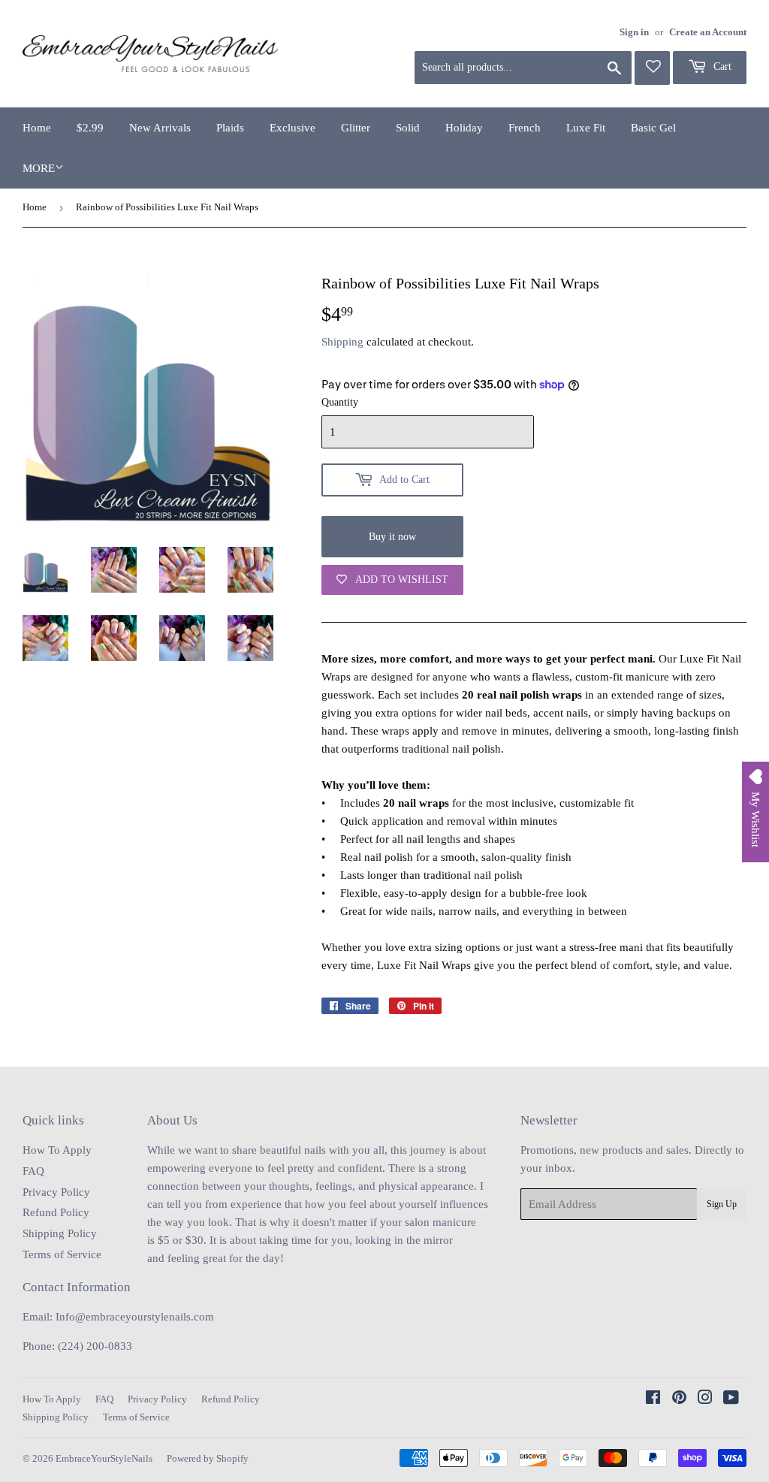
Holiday (464, 128)
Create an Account (707, 32)
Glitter (355, 128)
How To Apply (57, 1150)
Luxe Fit (585, 128)
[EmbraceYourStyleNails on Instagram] (705, 1399)
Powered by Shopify (208, 1458)
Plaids (230, 128)
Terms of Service (62, 1254)
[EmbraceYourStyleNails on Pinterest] (679, 1399)
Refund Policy (56, 1212)
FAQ (33, 1171)
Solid (408, 128)
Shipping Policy (60, 1233)
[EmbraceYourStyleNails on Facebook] (653, 1399)
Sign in (634, 32)
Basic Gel (653, 128)
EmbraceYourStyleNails (104, 1458)
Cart (720, 66)
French (524, 128)
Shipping (342, 342)
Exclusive (292, 128)
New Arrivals (160, 128)
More (39, 168)
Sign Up (722, 1204)
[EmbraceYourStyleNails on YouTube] (731, 1399)
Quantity (339, 402)
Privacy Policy (56, 1192)
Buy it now (392, 536)
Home (37, 128)
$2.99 (90, 128)
